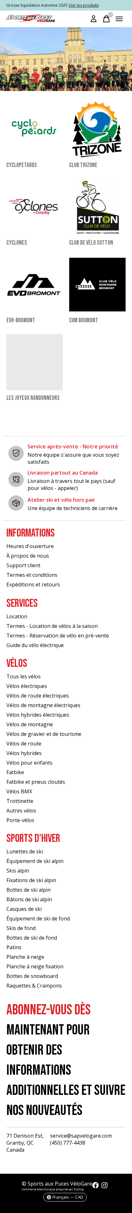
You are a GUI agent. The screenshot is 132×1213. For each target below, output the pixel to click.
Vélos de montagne (29, 724)
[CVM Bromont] (97, 284)
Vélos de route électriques (37, 695)
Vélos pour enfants (29, 762)
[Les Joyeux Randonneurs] (34, 362)
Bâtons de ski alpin (29, 899)
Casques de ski (24, 908)
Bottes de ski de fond (31, 937)
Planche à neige (25, 956)
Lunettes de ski (24, 851)
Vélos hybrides (24, 753)
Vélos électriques (26, 686)
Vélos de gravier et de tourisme (43, 733)
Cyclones (16, 243)
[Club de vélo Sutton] (97, 207)
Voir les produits (84, 5)
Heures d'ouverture (30, 546)
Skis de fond (21, 928)
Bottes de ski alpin (28, 889)
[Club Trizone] (97, 129)
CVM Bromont (83, 320)
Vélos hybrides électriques (37, 714)
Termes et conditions (31, 574)
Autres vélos (21, 810)
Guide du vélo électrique (35, 645)
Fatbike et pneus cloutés (35, 781)
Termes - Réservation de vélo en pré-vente (57, 635)
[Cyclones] (34, 207)
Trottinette (19, 801)
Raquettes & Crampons (34, 985)
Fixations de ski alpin (31, 880)
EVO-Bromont (20, 320)
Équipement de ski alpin (34, 861)
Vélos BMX (19, 791)
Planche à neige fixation (34, 966)
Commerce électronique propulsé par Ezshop (53, 1189)
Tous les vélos (23, 676)
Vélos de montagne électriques (43, 705)
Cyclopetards (21, 165)
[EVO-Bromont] (34, 284)
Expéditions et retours (33, 584)
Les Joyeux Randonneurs (33, 398)
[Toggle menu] (119, 18)
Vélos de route (23, 743)
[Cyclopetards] (34, 129)
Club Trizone (83, 165)
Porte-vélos (20, 820)
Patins (13, 947)
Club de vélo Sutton (91, 243)
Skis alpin (17, 870)
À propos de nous (27, 555)
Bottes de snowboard (32, 976)
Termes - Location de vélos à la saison (52, 625)
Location (16, 616)
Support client (23, 565)
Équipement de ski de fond (38, 918)
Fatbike (15, 772)
